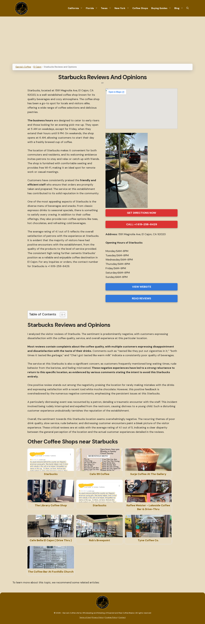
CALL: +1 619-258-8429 (141, 224)
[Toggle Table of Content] (61, 314)
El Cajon (37, 67)
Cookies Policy (111, 617)
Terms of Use (85, 617)
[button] (187, 8)
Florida (90, 8)
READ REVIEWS (141, 298)
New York (120, 8)
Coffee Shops (140, 8)
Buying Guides (159, 8)
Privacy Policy (98, 617)
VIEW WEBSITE (141, 287)
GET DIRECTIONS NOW (141, 213)
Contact (122, 617)
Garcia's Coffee (23, 67)
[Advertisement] (102, 39)
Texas (104, 8)
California (73, 8)
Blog (176, 8)
